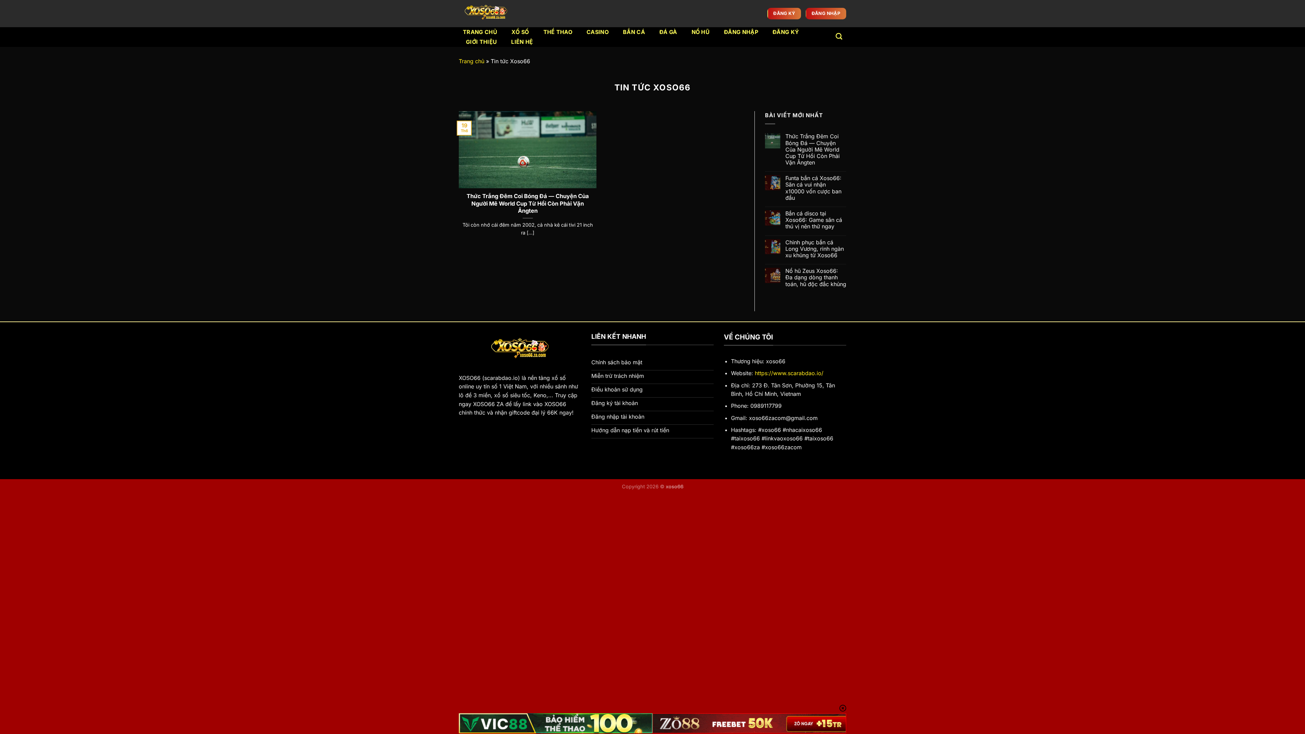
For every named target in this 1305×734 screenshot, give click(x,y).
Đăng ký (785, 32)
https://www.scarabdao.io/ (789, 373)
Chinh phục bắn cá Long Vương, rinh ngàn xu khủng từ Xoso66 (814, 249)
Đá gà (668, 32)
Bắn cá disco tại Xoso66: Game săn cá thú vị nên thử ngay (813, 220)
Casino (598, 32)
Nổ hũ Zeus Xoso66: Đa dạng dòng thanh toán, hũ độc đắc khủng (815, 277)
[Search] (839, 36)
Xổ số (520, 32)
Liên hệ (522, 41)
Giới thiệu (481, 41)
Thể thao (558, 32)
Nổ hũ (701, 32)
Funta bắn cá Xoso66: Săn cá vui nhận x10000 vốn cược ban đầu (813, 188)
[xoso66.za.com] (487, 13)
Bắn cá (634, 32)
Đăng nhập (741, 32)
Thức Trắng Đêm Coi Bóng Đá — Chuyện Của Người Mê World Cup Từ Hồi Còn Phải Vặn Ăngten (528, 203)
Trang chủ (480, 32)
